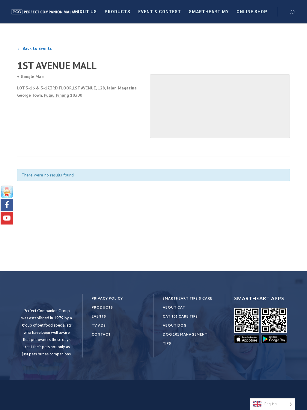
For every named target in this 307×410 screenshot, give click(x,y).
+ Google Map (30, 76)
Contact (101, 334)
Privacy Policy (107, 298)
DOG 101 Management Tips (185, 338)
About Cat (174, 307)
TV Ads (99, 325)
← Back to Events (34, 48)
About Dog (175, 325)
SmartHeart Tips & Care (187, 298)
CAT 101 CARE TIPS (180, 316)
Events (99, 316)
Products (102, 307)
